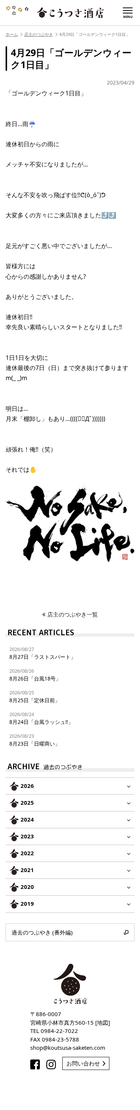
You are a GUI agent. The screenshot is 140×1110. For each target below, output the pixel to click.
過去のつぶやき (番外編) (42, 932)
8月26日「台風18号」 (35, 674)
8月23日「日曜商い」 (34, 740)
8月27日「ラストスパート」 (42, 653)
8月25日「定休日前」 (34, 696)
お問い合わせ (83, 1063)
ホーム (12, 34)
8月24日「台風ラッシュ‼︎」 (41, 718)
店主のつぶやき (38, 34)
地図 (102, 1022)
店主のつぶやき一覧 (72, 614)
